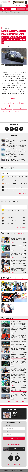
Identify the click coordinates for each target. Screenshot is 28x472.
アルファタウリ (5, 105)
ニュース (14, 8)
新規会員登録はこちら (15, 444)
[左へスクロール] (1, 6)
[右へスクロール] (27, 6)
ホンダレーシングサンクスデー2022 (20, 108)
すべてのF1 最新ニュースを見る (18, 401)
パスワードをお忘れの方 (15, 442)
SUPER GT (22, 103)
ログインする (13, 438)
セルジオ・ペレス (14, 105)
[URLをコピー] (21, 129)
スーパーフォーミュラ (15, 5)
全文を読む (13, 98)
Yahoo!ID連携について (14, 464)
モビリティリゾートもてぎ (20, 111)
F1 (3, 5)
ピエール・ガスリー (22, 105)
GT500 (13, 103)
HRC (17, 103)
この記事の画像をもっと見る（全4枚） (13, 65)
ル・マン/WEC (24, 5)
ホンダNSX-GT (9, 108)
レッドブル (14, 114)
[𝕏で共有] (7, 129)
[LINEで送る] (16, 129)
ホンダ (3, 108)
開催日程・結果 (21, 8)
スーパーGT (7, 5)
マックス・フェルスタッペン (9, 111)
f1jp (8, 103)
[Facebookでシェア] (12, 129)
